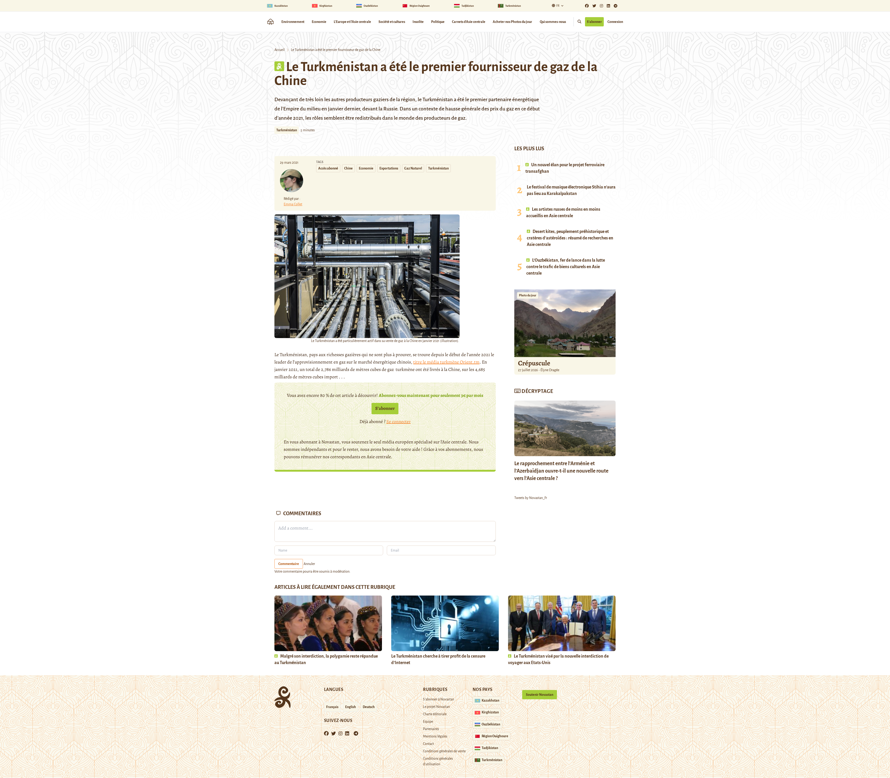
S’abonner (594, 22)
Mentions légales (435, 736)
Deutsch (369, 707)
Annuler (309, 564)
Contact (428, 744)
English (350, 707)
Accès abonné (328, 168)
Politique (438, 22)
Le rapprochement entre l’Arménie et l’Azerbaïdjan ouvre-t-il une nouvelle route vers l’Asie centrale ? (561, 471)
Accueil (279, 50)
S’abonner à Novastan (438, 699)
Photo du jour (527, 295)
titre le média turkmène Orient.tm (446, 362)
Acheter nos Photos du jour (512, 22)
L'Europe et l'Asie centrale (352, 22)
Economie (319, 22)
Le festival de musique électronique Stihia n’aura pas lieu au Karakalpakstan (571, 190)
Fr (557, 5)
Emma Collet (293, 204)
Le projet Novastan (436, 707)
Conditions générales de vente (444, 751)
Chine (348, 168)
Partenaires (431, 729)
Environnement (292, 22)
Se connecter (398, 421)
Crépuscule (534, 363)
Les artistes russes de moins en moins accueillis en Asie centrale (563, 212)
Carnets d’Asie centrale (468, 22)
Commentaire (288, 564)
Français (332, 707)
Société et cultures (391, 22)
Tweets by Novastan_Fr (530, 498)
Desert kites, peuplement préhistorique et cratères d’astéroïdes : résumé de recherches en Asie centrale (570, 238)
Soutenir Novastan (539, 694)
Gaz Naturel (413, 168)
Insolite (418, 22)
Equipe (428, 721)
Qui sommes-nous (553, 22)
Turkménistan (286, 130)
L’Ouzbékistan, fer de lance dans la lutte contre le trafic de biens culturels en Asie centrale (565, 267)
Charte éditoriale (435, 714)
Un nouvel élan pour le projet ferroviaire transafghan (564, 168)
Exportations (388, 168)
